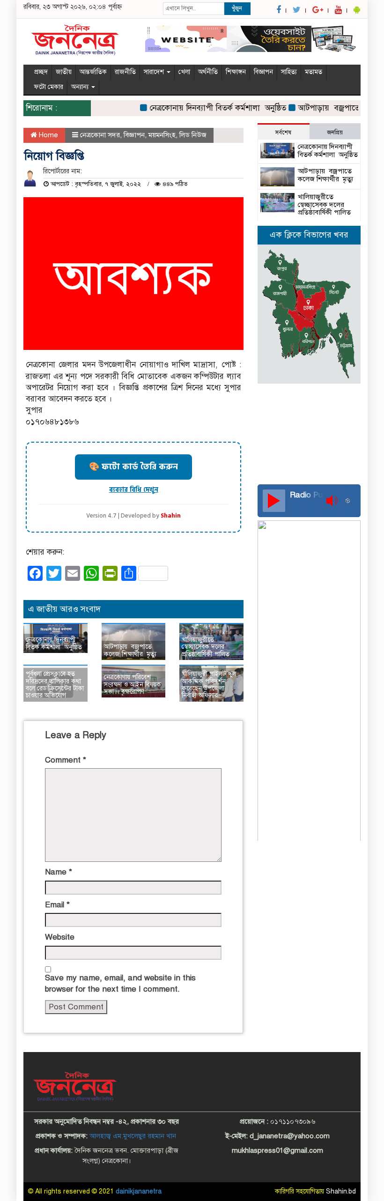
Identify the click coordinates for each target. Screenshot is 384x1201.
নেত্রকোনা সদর (100, 135)
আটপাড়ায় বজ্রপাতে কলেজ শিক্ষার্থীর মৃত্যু (130, 650)
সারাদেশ (155, 72)
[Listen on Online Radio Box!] (350, 500)
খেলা (184, 72)
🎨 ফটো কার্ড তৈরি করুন (133, 467)
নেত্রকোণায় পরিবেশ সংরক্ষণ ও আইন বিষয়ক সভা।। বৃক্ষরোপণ (132, 684)
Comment (65, 760)
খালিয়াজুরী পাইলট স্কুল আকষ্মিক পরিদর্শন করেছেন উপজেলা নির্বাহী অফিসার (209, 684)
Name (58, 872)
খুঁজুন (237, 8)
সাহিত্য (289, 72)
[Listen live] (274, 500)
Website (59, 937)
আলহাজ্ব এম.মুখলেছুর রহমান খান (132, 1136)
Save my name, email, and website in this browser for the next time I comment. (120, 983)
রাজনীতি (125, 72)
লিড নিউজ (193, 135)
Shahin (171, 516)
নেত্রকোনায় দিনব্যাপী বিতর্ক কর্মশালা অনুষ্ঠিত (209, 108)
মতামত (313, 72)
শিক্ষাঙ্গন (236, 72)
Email (57, 905)
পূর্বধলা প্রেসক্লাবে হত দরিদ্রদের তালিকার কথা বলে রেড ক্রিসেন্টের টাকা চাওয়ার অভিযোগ (55, 684)
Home (47, 135)
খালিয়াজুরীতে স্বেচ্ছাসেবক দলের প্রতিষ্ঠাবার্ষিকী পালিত (205, 647)
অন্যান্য (80, 87)
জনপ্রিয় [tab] (335, 132)
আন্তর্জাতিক (93, 72)
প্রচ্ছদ (41, 72)
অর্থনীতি (208, 72)
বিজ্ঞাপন (263, 72)
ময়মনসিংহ (162, 135)
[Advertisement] (309, 456)
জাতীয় (64, 72)
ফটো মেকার (48, 87)
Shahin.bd (341, 1191)
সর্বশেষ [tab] (283, 132)
